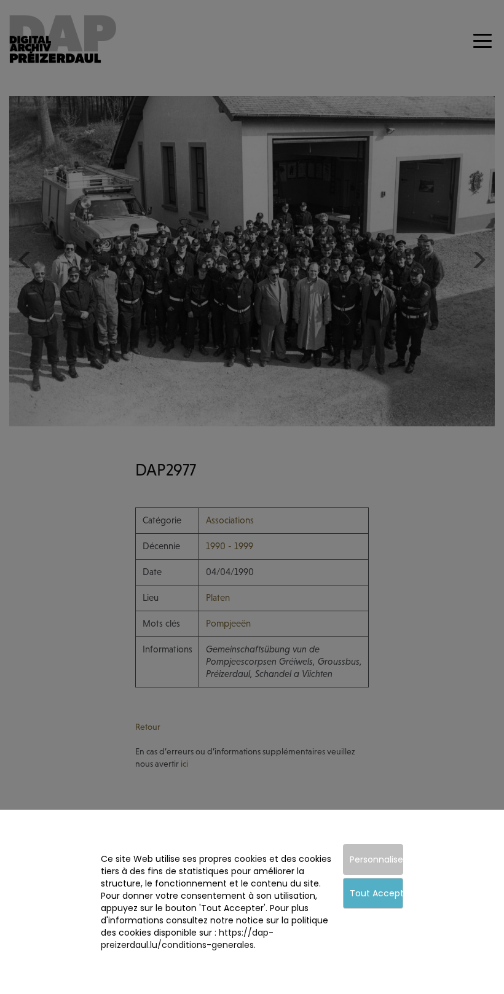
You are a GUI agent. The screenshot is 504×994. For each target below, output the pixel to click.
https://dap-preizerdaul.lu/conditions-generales (187, 938)
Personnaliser (376, 859)
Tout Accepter (376, 893)
